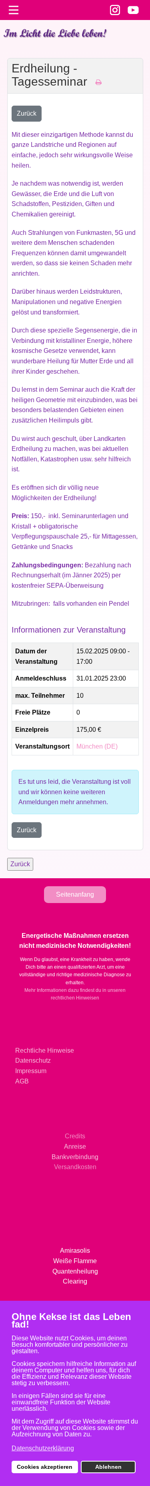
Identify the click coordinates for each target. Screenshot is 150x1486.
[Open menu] (13, 10)
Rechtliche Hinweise (44, 1050)
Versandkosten (75, 1167)
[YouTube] (133, 10)
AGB (22, 1081)
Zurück (26, 113)
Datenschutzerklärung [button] (43, 1448)
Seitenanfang (75, 894)
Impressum (30, 1070)
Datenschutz (33, 1060)
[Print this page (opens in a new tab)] (99, 82)
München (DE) (97, 746)
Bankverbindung (75, 1157)
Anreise (75, 1146)
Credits (75, 1136)
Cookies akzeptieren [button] (44, 1467)
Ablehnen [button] (108, 1467)
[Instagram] (115, 10)
